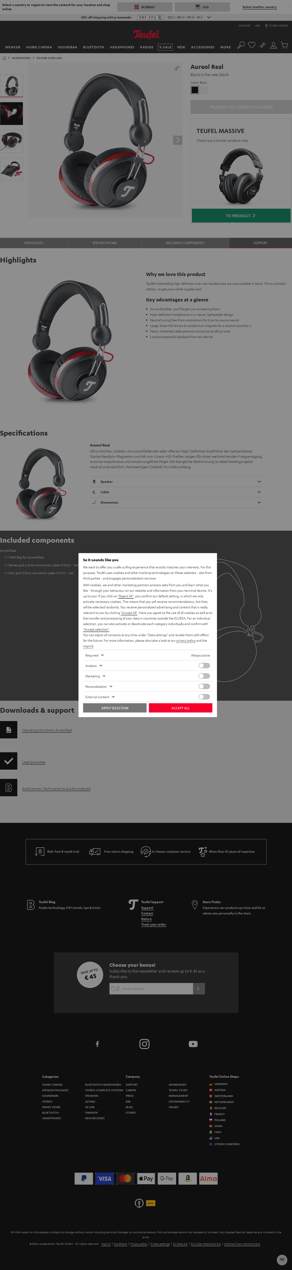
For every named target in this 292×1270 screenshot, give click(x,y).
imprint (88, 646)
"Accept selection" (96, 629)
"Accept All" (129, 612)
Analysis (91, 665)
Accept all (181, 708)
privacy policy (186, 640)
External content (97, 697)
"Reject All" (125, 596)
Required (91, 655)
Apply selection (115, 708)
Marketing (92, 676)
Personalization (96, 686)
